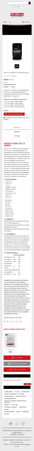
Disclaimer (7, 404)
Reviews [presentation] (17, 131)
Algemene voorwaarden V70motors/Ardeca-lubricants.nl (16, 440)
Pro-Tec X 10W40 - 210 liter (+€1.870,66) (14, 105)
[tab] (17, 128)
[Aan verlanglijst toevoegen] (15, 334)
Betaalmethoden (25, 391)
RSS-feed (6, 414)
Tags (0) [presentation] (17, 136)
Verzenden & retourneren (10, 407)
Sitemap (6, 409)
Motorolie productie (9, 396)
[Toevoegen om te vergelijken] (15, 337)
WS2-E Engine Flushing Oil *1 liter (14, 349)
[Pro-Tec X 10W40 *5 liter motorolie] (16, 66)
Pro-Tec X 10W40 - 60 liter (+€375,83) (14, 103)
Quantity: (6, 110)
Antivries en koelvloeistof (10, 394)
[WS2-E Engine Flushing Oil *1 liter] (10, 340)
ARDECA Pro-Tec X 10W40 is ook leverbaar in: (15, 99)
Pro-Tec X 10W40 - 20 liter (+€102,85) (14, 101)
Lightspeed (28, 444)
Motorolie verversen (21, 396)
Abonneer (27, 384)
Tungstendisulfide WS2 (10, 398)
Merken (18, 411)
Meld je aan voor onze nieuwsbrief (12, 380)
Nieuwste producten (9, 411)
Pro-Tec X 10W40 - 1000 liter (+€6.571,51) (15, 106)
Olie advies (21, 394)
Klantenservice (22, 407)
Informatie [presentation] (17, 127)
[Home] (12, 30)
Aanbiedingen (25, 411)
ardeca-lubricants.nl (14, 444)
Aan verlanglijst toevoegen (11, 117)
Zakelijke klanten (8, 391)
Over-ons (17, 391)
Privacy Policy (14, 404)
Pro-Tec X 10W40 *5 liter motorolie (22, 30)
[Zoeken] (29, 3)
